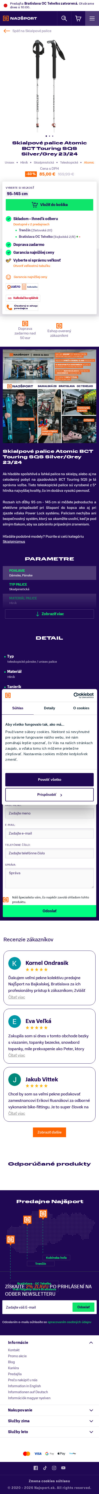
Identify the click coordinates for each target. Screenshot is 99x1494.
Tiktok (45, 1468)
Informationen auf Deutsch (28, 1392)
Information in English (24, 1386)
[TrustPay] (72, 1453)
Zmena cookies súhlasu (49, 1481)
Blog (11, 1362)
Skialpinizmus (14, 541)
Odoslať (83, 1307)
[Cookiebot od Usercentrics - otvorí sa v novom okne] (73, 695)
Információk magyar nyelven (29, 1398)
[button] (46, 136)
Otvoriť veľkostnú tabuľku (31, 266)
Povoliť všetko (49, 779)
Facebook (36, 1468)
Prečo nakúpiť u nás (22, 1380)
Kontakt (14, 1350)
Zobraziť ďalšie (49, 1132)
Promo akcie (17, 1356)
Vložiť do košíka (54, 204)
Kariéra (13, 1368)
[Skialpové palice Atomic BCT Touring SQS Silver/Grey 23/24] (49, 82)
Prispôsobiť (46, 794)
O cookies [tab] (81, 708)
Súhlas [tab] (17, 708)
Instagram (54, 1468)
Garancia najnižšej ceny (30, 277)
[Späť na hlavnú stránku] (20, 18)
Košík (78, 18)
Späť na (31, 30)
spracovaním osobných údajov (69, 1322)
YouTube (63, 1468)
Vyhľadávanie (64, 18)
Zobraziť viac (53, 614)
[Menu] (92, 18)
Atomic (89, 162)
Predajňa (15, 1374)
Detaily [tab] (49, 708)
